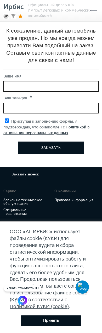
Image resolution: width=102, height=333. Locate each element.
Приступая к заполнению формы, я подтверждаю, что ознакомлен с (46, 127)
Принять (51, 320)
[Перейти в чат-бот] (82, 287)
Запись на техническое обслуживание (22, 202)
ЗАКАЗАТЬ (51, 147)
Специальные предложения (15, 212)
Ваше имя (12, 76)
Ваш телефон (16, 98)
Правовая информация (73, 200)
